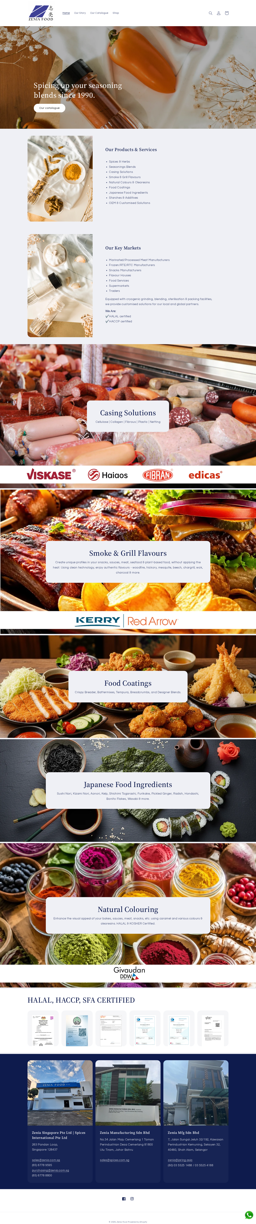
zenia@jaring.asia (180, 1160)
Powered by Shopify (137, 1222)
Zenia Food (122, 1222)
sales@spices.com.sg (114, 1160)
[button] (211, 13)
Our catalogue (49, 108)
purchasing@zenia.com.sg (50, 1170)
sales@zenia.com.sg (46, 1160)
